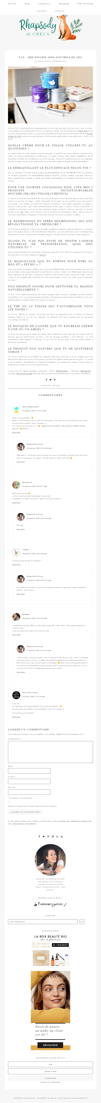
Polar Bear (83, 131)
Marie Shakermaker (30, 407)
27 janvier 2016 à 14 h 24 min (39, 650)
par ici (43, 255)
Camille (25, 550)
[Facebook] (39, 837)
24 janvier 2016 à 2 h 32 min (34, 411)
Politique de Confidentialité (73, 1098)
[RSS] (62, 837)
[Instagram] (53, 837)
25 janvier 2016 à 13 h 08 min (39, 448)
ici (22, 212)
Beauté (56, 385)
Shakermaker (62, 371)
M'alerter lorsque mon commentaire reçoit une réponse (32, 806)
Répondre (16, 433)
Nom (11, 766)
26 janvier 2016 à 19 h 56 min (34, 618)
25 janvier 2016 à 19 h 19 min (34, 554)
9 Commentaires (58, 61)
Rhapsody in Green (52, 26)
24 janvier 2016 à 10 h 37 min (34, 486)
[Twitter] (44, 837)
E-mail (11, 777)
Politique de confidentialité (50, 1082)
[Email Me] (57, 837)
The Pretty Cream (24, 374)
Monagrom (85, 371)
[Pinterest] (48, 837)
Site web (11, 787)
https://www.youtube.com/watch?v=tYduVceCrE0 (63, 426)
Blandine (26, 614)
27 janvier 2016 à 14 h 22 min (39, 580)
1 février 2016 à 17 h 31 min (33, 696)
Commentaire (14, 739)
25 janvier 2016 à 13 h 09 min (39, 518)
